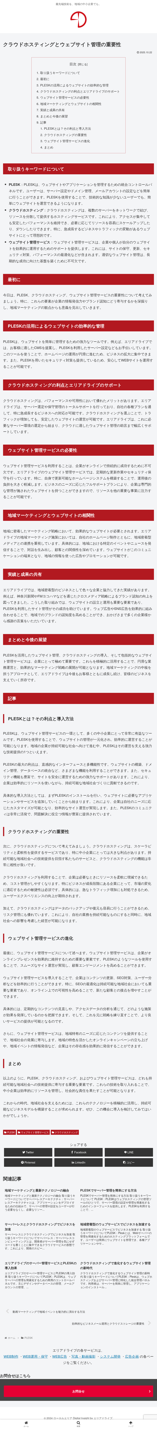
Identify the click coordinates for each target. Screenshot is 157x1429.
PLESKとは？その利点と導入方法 (67, 128)
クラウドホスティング (66, 1132)
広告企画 (132, 1356)
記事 (43, 122)
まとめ (48, 147)
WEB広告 (59, 1356)
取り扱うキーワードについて (60, 72)
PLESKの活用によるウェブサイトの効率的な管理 (74, 85)
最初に (44, 78)
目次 (73, 63)
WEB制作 (11, 1356)
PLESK (11, 1132)
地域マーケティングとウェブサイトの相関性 (70, 103)
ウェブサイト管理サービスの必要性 (64, 97)
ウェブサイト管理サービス (35, 1132)
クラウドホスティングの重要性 (65, 134)
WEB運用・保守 (35, 1356)
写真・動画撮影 (83, 1356)
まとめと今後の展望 (54, 116)
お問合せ (78, 1391)
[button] (145, 759)
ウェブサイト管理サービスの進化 (67, 140)
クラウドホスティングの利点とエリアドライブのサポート (80, 91)
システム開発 (110, 1356)
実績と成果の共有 (52, 109)
